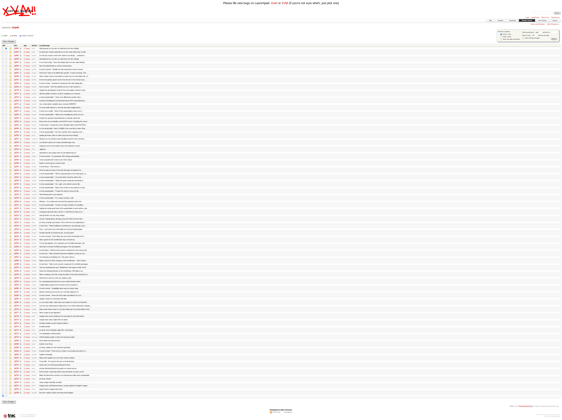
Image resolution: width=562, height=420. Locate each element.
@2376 (16, 97)
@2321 (16, 222)
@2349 (16, 163)
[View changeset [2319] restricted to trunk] (20, 229)
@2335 (16, 188)
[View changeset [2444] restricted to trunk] (20, 69)
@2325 (16, 208)
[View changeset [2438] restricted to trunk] (20, 76)
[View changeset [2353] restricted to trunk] (20, 153)
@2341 (16, 177)
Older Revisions (552, 24)
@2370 (16, 107)
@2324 (16, 212)
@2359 (16, 132)
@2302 (16, 253)
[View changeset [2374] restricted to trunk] (20, 101)
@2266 (16, 347)
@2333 (16, 191)
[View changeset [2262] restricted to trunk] (20, 354)
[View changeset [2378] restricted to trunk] (20, 90)
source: (7, 27)
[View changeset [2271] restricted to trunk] (20, 334)
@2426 (16, 87)
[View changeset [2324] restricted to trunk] (20, 212)
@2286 (16, 295)
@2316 (16, 233)
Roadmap (512, 20)
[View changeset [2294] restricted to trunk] (20, 278)
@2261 (16, 358)
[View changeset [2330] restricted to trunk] (20, 198)
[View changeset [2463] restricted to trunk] (20, 52)
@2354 (16, 149)
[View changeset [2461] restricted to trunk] (20, 55)
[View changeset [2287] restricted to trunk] (20, 292)
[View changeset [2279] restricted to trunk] (20, 306)
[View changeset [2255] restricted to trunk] (20, 372)
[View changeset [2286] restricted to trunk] (20, 295)
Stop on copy (506, 34)
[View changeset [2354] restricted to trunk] (20, 149)
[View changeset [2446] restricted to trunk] (20, 66)
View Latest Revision (538, 24)
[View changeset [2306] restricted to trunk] (20, 247)
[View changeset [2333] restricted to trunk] (20, 191)
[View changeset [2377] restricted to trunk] (20, 94)
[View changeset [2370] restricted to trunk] (20, 107)
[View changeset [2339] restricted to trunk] (20, 180)
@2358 (16, 135)
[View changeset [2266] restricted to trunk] (20, 347)
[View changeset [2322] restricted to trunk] (20, 219)
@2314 (16, 236)
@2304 (16, 250)
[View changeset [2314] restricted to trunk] (20, 236)
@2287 (16, 292)
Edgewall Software (28, 416)
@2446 (16, 66)
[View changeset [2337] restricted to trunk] (20, 184)
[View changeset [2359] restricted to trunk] (20, 132)
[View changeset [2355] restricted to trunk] (20, 146)
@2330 (16, 198)
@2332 (16, 194)
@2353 (16, 153)
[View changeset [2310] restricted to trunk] (20, 243)
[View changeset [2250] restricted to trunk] (20, 389)
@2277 (16, 313)
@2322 (16, 219)
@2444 (16, 69)
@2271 (16, 334)
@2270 (16, 337)
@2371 (16, 104)
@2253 (16, 379)
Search (554, 20)
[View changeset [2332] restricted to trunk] (20, 194)
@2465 (16, 48)
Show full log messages (532, 38)
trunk (15, 27)
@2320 (16, 226)
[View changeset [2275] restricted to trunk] (20, 320)
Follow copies (506, 36)
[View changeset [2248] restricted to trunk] (20, 393)
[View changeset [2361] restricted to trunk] (20, 125)
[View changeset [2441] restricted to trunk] (20, 73)
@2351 (16, 156)
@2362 (16, 121)
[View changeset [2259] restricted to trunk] (20, 361)
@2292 (16, 285)
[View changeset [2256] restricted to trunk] (20, 368)
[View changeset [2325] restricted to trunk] (20, 208)
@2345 (16, 170)
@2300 (16, 261)
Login (527, 17)
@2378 (16, 90)
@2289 (16, 288)
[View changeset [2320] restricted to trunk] (20, 226)
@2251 (16, 386)
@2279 (16, 306)
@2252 (16, 382)
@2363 (16, 118)
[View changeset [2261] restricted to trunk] (20, 358)
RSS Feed (276, 412)
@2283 (16, 302)
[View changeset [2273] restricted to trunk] (20, 326)
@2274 (16, 323)
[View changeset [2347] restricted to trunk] (20, 167)
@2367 (16, 111)
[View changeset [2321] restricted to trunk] (20, 222)
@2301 (16, 257)
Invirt (274, 3)
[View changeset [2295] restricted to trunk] (20, 274)
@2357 (16, 139)
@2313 (16, 240)
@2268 (16, 344)
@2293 (16, 281)
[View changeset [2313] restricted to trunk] (20, 240)
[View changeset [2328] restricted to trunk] (20, 201)
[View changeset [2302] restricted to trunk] (20, 253)
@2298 (16, 264)
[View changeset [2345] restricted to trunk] (20, 170)
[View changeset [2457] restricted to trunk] (20, 62)
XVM (285, 3)
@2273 (16, 326)
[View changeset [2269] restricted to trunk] (20, 341)
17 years (27, 48)
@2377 (16, 94)
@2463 (16, 52)
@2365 (16, 115)
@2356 (16, 142)
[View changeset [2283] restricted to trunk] (20, 302)
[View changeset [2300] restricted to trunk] (20, 261)
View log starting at (528, 32)
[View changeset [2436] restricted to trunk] (20, 83)
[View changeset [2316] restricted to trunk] (20, 233)
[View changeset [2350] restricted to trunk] (20, 160)
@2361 (16, 125)
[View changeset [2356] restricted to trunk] (20, 142)
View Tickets (542, 20)
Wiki (490, 20)
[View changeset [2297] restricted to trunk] (20, 267)
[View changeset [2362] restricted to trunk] (20, 121)
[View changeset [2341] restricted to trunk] (20, 177)
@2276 (16, 316)
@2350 (16, 160)
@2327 (16, 205)
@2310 (16, 243)
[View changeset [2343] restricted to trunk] (20, 174)
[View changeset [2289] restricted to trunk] (20, 288)
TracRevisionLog (525, 406)
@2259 (16, 361)
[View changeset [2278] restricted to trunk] (20, 309)
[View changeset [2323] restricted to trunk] (20, 215)
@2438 (16, 76)
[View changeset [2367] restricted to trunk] (20, 111)
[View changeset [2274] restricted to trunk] (20, 323)
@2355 (16, 146)
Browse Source (527, 20)
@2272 (16, 330)
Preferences (555, 17)
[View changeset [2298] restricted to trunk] (20, 264)
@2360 (16, 128)
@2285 (16, 299)
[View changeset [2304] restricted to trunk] (20, 250)
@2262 (16, 354)
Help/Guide (535, 17)
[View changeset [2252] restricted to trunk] (20, 382)
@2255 (16, 372)
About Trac (545, 17)
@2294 (16, 278)
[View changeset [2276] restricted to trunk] (20, 316)
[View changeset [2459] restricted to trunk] (20, 59)
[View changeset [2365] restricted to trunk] (20, 115)
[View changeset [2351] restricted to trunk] (20, 156)
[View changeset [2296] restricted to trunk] (20, 271)
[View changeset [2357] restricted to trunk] (20, 139)
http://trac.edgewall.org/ (553, 416)
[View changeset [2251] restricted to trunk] (20, 386)
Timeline (500, 20)
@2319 (16, 229)
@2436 (16, 83)
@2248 (16, 393)
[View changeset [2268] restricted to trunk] (20, 344)
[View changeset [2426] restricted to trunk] (20, 87)
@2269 (16, 341)
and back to (546, 32)
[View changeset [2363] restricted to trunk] (20, 118)
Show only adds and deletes (511, 39)
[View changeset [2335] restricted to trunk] (20, 188)
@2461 (16, 55)
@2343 (16, 174)
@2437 (16, 80)
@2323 (16, 215)
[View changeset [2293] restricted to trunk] (20, 281)
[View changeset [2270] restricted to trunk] (20, 337)
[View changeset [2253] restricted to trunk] (20, 379)
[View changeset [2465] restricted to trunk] (20, 48)
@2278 (16, 309)
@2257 (16, 365)
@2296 (16, 271)
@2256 (16, 368)
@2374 (16, 101)
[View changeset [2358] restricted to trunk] (20, 135)
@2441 (16, 73)
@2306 (16, 247)
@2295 (16, 274)
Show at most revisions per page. (536, 35)
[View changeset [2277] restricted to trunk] (20, 313)
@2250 (16, 389)
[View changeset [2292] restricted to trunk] (20, 285)
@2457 (16, 62)
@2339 (16, 180)
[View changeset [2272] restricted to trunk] (20, 330)
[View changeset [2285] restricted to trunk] (20, 299)
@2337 (16, 184)
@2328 (16, 201)
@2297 (16, 267)
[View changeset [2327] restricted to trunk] (20, 205)
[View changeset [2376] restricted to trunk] (20, 97)
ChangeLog (288, 412)
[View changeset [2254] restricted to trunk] (20, 375)
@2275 (16, 320)
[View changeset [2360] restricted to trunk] (20, 128)
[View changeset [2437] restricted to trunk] (20, 80)
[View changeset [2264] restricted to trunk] (20, 351)
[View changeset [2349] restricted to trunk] (20, 163)
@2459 (16, 59)
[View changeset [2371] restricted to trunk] (20, 104)
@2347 (16, 167)
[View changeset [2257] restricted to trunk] (20, 365)
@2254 (16, 375)
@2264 (16, 351)
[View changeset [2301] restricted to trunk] (20, 257)
